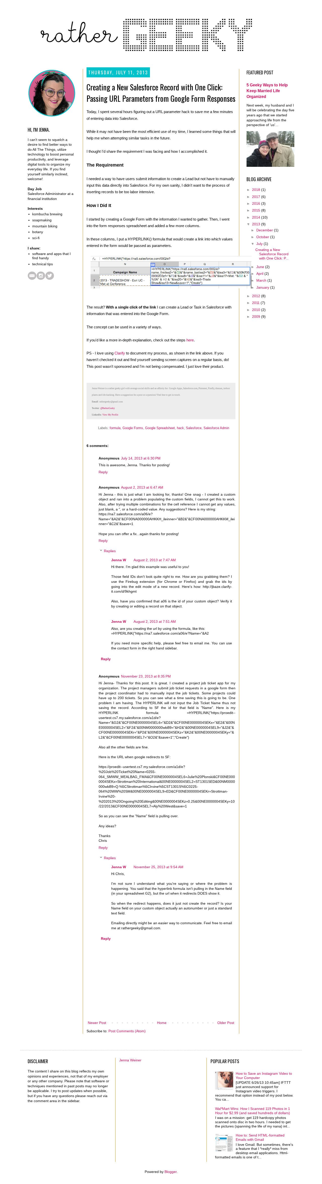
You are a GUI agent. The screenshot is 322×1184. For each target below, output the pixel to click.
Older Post (225, 1023)
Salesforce (194, 428)
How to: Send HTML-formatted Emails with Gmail (260, 1137)
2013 (256, 224)
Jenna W (118, 560)
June (260, 267)
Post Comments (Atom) (127, 1031)
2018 (256, 190)
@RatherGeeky (107, 408)
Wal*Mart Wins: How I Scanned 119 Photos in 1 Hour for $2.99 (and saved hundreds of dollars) (252, 1111)
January (263, 287)
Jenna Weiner (130, 1060)
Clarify (119, 353)
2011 (256, 303)
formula (115, 428)
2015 (256, 210)
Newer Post (97, 1023)
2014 (256, 217)
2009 (256, 317)
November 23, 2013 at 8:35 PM (146, 676)
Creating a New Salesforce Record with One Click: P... (272, 254)
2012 (256, 296)
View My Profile (110, 415)
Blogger (171, 1172)
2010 (256, 310)
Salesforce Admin (216, 428)
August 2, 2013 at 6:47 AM (142, 487)
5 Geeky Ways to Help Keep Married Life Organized (267, 91)
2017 (256, 197)
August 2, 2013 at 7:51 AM (155, 622)
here (190, 340)
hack (180, 428)
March (261, 280)
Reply (103, 472)
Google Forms (133, 428)
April (260, 274)
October (263, 237)
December (265, 230)
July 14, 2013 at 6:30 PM (140, 458)
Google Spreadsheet (160, 428)
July (260, 244)
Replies (110, 551)
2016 (256, 203)
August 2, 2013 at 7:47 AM (155, 560)
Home (162, 1023)
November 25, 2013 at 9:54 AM (158, 867)
